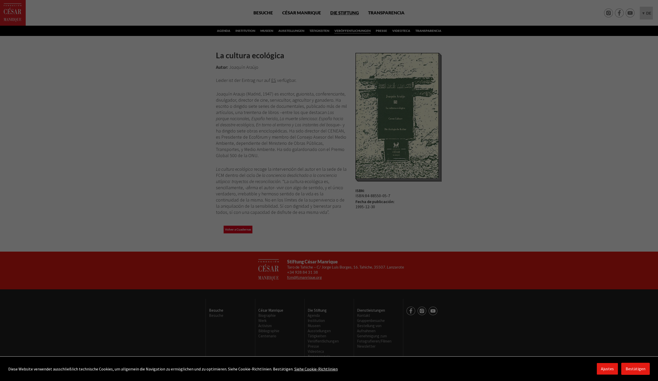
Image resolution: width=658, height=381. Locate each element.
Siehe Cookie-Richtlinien (316, 369)
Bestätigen (635, 368)
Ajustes (607, 368)
